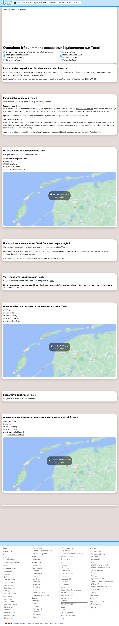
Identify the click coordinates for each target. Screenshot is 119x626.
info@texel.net (14, 321)
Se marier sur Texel (13, 60)
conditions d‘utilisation (20, 623)
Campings (6, 591)
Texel (19, 3)
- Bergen (93, 573)
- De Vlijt (5, 577)
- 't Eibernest (7, 599)
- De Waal (64, 582)
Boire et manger (67, 556)
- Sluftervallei (7, 618)
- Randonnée (36, 612)
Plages (35, 3)
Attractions (35, 584)
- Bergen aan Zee (96, 570)
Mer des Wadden (67, 598)
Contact (93, 608)
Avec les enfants (8, 560)
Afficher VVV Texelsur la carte (60, 347)
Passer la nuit (27, 3)
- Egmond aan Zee (97, 579)
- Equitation (65, 551)
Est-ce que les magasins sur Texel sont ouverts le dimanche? (29, 52)
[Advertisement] (59, 28)
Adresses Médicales (68, 615)
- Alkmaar (93, 576)
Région (69, 3)
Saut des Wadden (67, 595)
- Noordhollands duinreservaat (102, 581)
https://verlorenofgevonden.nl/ (56, 111)
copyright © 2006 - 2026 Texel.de (53, 623)
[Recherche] (79, 2)
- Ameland (94, 557)
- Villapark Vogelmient (40, 554)
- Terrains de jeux (38, 593)
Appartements (8, 572)
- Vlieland (93, 562)
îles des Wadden (67, 593)
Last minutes (36, 559)
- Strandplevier (8, 588)
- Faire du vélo (37, 609)
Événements (53, 3)
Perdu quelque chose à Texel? (17, 55)
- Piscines (35, 606)
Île (3, 554)
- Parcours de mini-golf (40, 595)
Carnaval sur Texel (69, 57)
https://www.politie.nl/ (16, 169)
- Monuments (36, 573)
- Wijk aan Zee (95, 584)
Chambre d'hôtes (9, 593)
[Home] (14, 2)
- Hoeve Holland (8, 580)
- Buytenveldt (7, 607)
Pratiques (62, 3)
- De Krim (6, 610)
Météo (75, 3)
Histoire (64, 601)
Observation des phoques (71, 590)
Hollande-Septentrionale (99, 565)
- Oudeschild (66, 579)
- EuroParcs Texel (9, 613)
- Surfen (34, 617)
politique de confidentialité (35, 623)
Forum (63, 618)
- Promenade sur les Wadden (72, 554)
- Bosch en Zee (8, 574)
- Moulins (35, 579)
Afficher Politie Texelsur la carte (61, 195)
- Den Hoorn (65, 571)
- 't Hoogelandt (8, 602)
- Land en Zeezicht (9, 583)
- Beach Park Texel (9, 604)
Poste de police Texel (14, 57)
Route (63, 607)
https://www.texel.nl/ (84, 109)
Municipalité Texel (69, 60)
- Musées (35, 571)
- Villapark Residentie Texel (41, 551)
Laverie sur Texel (68, 52)
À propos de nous (97, 601)
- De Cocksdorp (67, 573)
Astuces (5, 557)
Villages (64, 565)
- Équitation (36, 614)
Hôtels (34, 556)
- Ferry (63, 610)
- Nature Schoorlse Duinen (100, 568)
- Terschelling (95, 559)
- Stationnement (67, 613)
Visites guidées (37, 601)
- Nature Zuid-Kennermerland (101, 587)
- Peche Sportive (67, 548)
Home (4, 548)
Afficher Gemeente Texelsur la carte (61, 460)
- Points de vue (37, 582)
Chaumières (7, 596)
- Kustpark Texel (8, 615)
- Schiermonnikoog (97, 554)
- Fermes (34, 590)
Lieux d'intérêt (36, 568)
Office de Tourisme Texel (72, 55)
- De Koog (65, 576)
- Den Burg (65, 568)
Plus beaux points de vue (12, 563)
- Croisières (36, 587)
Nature (34, 598)
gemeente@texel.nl (16, 432)
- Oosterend (65, 584)
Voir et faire (43, 3)
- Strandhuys (7, 585)
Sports (34, 603)
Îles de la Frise (95, 551)
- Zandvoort (94, 595)
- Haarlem (94, 592)
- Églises (34, 576)
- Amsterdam (95, 589)
